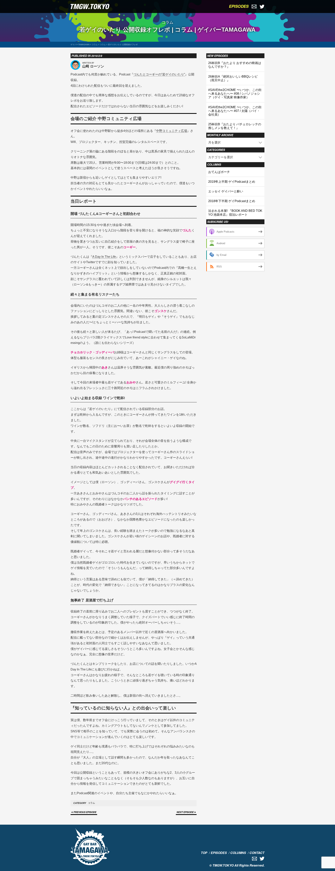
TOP (204, 852)
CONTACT (257, 852)
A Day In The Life (104, 256)
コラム (91, 803)
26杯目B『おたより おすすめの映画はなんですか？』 (234, 64)
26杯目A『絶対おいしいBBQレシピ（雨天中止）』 (233, 78)
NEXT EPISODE (185, 812)
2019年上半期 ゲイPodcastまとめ (231, 181)
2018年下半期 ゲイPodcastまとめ (231, 201)
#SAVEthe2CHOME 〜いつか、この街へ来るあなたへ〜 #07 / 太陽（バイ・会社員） (235, 111)
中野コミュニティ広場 (171, 130)
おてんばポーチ (219, 172)
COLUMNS (238, 852)
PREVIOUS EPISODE (84, 812)
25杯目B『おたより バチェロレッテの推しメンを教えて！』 (234, 126)
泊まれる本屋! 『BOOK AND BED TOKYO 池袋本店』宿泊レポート (235, 212)
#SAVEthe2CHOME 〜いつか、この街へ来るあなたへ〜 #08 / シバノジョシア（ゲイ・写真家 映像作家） (235, 93)
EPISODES (239, 6)
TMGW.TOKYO (223, 865)
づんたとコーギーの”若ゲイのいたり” (159, 74)
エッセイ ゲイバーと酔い (225, 191)
